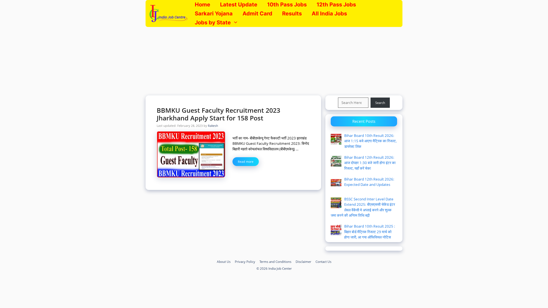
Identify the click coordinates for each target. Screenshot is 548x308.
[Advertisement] (274, 59)
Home (202, 4)
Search (380, 103)
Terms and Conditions (275, 261)
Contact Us (323, 261)
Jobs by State (213, 22)
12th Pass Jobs (336, 4)
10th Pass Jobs (287, 4)
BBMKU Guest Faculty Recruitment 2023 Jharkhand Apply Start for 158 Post (218, 114)
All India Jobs (329, 13)
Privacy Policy (245, 261)
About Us (224, 261)
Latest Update (238, 4)
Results (292, 13)
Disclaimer (303, 261)
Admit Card (257, 13)
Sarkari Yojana (214, 13)
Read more (245, 162)
